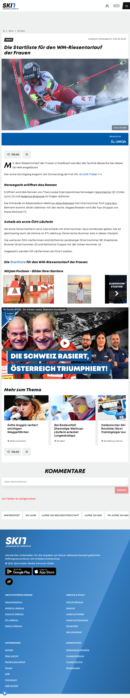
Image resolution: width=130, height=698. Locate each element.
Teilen (14, 154)
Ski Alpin (31, 515)
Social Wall (72, 626)
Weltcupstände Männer (18, 595)
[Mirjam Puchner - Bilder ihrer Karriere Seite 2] (79, 289)
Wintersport (12, 515)
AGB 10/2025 (11, 685)
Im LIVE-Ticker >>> (90, 174)
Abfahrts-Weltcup (14, 608)
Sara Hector (103, 192)
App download (74, 632)
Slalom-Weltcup (13, 626)
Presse (8, 668)
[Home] (4, 31)
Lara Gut (111, 203)
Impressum (11, 680)
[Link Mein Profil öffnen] (106, 5)
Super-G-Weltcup (14, 614)
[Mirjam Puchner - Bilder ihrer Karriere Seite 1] (28, 289)
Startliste (18, 262)
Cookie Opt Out (74, 662)
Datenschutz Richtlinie (77, 650)
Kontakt (9, 650)
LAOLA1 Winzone (74, 602)
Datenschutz (73, 643)
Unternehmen (13, 643)
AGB (7, 674)
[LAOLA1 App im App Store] (44, 571)
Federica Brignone (33, 196)
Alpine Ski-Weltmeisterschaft (60, 515)
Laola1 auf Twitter (75, 614)
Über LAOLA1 (11, 656)
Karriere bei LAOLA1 (15, 662)
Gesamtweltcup (13, 602)
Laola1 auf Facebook (77, 620)
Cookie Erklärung (75, 656)
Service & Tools (75, 595)
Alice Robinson (65, 203)
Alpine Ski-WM (93, 515)
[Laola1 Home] (18, 542)
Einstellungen (73, 668)
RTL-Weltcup (11, 620)
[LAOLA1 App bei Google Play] (18, 571)
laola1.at (70, 608)
